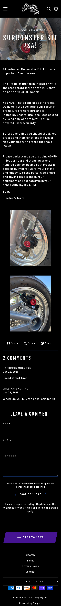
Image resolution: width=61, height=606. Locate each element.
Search (30, 554)
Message (9, 456)
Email (7, 439)
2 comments (23, 29)
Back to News (33, 537)
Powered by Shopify (30, 603)
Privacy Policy (23, 507)
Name (7, 423)
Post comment (30, 494)
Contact (31, 571)
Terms (30, 560)
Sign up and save (29, 581)
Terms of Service (48, 507)
